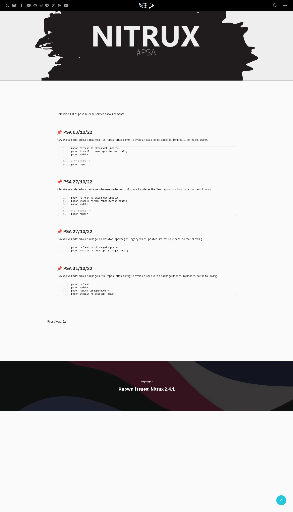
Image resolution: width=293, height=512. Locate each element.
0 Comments (258, 75)
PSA (86, 80)
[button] (285, 5)
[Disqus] (147, 460)
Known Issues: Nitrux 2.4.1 (146, 386)
